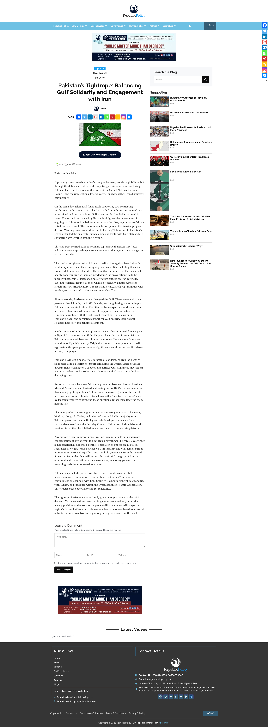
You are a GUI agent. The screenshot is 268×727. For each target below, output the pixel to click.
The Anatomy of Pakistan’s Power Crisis (191, 231)
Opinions (100, 68)
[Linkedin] (90, 116)
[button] (190, 26)
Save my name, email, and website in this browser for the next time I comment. (97, 563)
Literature (168, 25)
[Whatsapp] (106, 116)
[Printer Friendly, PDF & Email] (68, 164)
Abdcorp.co (164, 723)
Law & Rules (78, 25)
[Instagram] (123, 116)
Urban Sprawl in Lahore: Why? (186, 246)
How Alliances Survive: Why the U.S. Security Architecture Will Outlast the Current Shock (190, 263)
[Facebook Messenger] (129, 116)
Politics (153, 25)
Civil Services (97, 25)
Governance (116, 25)
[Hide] (267, 81)
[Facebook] (78, 116)
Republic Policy (61, 25)
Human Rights (136, 25)
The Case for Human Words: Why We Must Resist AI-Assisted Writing (190, 217)
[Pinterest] (112, 116)
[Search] (205, 79)
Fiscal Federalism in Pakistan (185, 171)
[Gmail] (95, 116)
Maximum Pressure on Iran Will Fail (189, 112)
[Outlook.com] (101, 116)
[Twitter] (84, 116)
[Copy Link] (117, 116)
